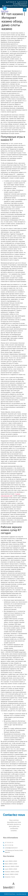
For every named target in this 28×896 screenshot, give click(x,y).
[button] (24, 9)
